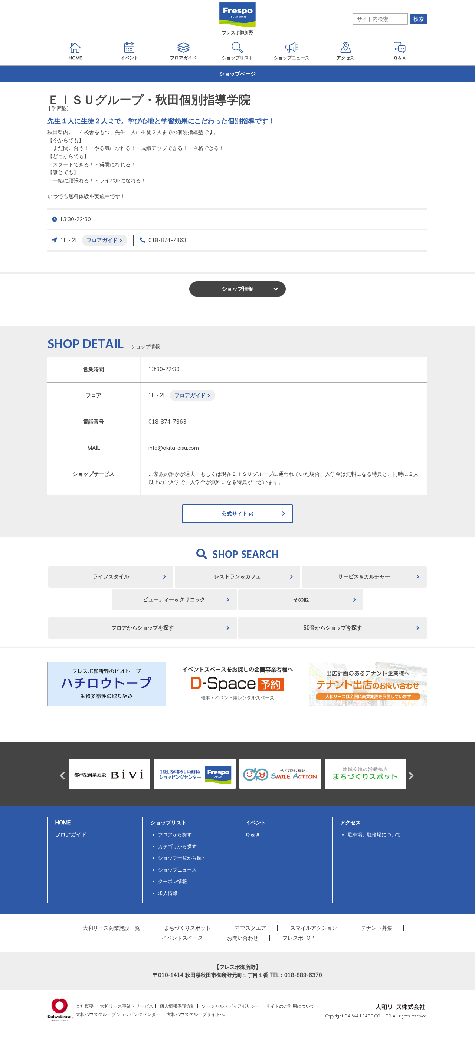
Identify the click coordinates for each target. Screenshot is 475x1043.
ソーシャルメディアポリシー (230, 1006)
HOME (63, 822)
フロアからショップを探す (142, 627)
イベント (255, 822)
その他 (301, 599)
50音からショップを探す (332, 627)
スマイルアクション (313, 928)
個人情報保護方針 (177, 1006)
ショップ (237, 288)
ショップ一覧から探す (182, 858)
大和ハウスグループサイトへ (196, 1014)
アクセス (350, 822)
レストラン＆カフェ (237, 576)
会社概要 (85, 1006)
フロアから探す (175, 834)
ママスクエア (250, 928)
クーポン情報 (172, 881)
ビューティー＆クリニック (174, 599)
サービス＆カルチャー (364, 576)
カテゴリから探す (177, 846)
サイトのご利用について (290, 1006)
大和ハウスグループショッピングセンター (118, 1014)
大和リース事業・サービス (126, 1006)
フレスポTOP (298, 938)
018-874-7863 (167, 240)
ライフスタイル (111, 576)
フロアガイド (102, 240)
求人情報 (167, 893)
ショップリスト (168, 822)
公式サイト (235, 513)
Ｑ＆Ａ (253, 834)
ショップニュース (177, 870)
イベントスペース (182, 938)
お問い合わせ (242, 938)
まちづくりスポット (187, 928)
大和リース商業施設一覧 (111, 928)
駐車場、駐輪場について (374, 834)
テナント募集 (376, 928)
